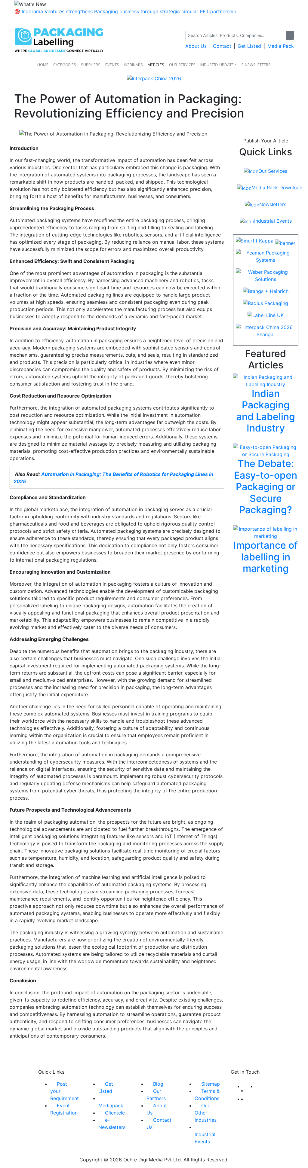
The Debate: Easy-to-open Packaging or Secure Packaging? (265, 487)
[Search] (290, 35)
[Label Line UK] (266, 317)
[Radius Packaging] (265, 305)
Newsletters (272, 204)
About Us (196, 46)
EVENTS (112, 64)
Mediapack (110, 1105)
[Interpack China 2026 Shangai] (266, 333)
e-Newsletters (256, 64)
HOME (42, 64)
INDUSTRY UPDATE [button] (217, 64)
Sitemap (210, 1084)
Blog (158, 1084)
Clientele (115, 1113)
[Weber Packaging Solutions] (266, 277)
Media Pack (280, 46)
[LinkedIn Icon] (258, 1086)
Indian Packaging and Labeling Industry (265, 411)
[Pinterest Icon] (248, 1099)
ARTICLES (156, 64)
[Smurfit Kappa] (265, 242)
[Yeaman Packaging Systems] (266, 258)
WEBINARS (133, 64)
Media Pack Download (276, 188)
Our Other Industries (206, 1112)
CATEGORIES (64, 64)
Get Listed (249, 46)
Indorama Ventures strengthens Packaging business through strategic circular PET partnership (129, 11)
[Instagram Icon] (244, 1099)
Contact (222, 46)
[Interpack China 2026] (154, 81)
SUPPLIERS (90, 64)
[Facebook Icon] (244, 1086)
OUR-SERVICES (182, 64)
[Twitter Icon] (251, 1090)
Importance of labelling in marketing (265, 556)
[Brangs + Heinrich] (265, 293)
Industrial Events (273, 221)
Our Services (272, 171)
